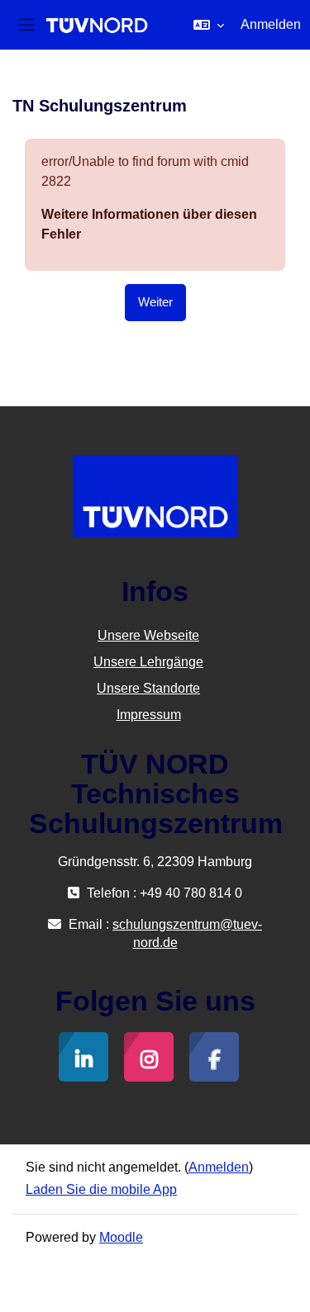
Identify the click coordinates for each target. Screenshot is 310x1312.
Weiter (155, 302)
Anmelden (271, 24)
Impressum (149, 715)
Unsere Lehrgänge (148, 662)
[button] (209, 25)
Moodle (121, 1237)
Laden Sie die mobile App (101, 1189)
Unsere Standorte (148, 688)
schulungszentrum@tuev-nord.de (187, 933)
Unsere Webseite (148, 635)
